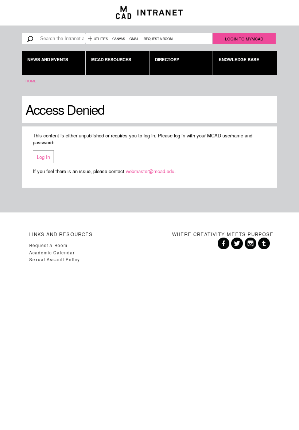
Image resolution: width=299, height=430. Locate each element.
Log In (43, 156)
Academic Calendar (52, 252)
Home (31, 81)
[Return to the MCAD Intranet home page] (149, 12)
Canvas (118, 38)
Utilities (101, 38)
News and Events (47, 59)
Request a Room (158, 38)
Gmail (134, 38)
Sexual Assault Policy (54, 259)
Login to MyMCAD (244, 39)
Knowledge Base (239, 59)
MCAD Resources (111, 59)
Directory (167, 59)
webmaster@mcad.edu (150, 171)
